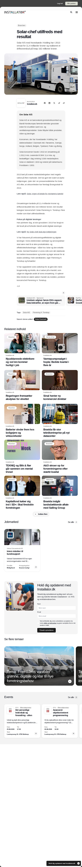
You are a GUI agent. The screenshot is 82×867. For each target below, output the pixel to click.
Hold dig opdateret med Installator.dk (62, 863)
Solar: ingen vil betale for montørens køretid (45, 194)
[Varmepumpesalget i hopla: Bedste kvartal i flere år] (60, 350)
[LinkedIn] (49, 103)
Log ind (60, 3)
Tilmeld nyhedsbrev (46, 630)
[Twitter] (54, 103)
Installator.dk (32, 104)
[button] (63, 293)
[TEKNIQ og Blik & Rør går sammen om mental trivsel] (22, 457)
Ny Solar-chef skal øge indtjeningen (41, 232)
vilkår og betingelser (50, 623)
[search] (71, 12)
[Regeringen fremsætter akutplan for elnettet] (22, 385)
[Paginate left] (6, 550)
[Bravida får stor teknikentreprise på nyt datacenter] (60, 421)
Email (39, 612)
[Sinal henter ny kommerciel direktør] (60, 385)
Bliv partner (71, 3)
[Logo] (15, 12)
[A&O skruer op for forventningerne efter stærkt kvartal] (60, 457)
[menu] (77, 12)
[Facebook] (44, 103)
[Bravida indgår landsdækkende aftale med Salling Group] (60, 493)
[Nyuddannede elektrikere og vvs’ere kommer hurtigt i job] (22, 350)
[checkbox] (38, 623)
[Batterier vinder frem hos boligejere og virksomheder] (22, 421)
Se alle (71, 522)
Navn (39, 604)
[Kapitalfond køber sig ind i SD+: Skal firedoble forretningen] (22, 493)
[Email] (59, 103)
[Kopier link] (64, 103)
